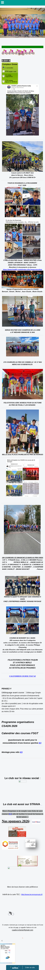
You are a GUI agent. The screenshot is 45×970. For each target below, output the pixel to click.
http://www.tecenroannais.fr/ (31, 894)
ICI (40, 743)
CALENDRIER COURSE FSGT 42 (22, 676)
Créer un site (30, 967)
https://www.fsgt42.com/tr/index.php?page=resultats (22, 269)
